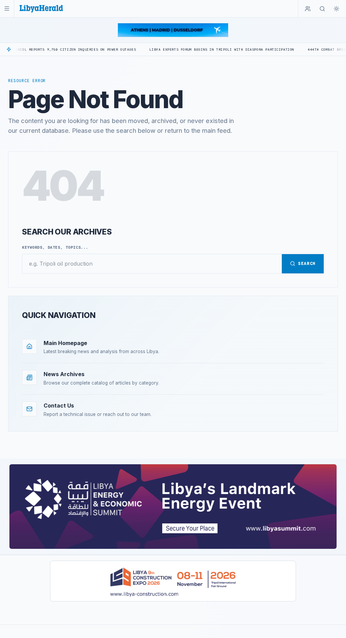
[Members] (308, 9)
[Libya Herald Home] (41, 8)
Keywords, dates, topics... (55, 247)
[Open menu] (7, 8)
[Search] (322, 9)
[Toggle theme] (336, 9)
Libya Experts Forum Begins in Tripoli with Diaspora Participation (204, 49)
